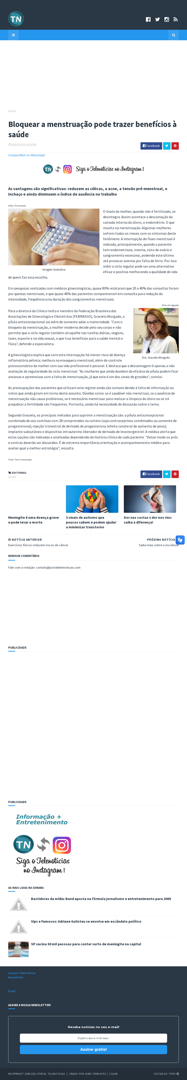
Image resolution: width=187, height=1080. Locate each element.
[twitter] (157, 19)
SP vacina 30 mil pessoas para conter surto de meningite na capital (86, 944)
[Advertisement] (93, 77)
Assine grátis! (93, 1049)
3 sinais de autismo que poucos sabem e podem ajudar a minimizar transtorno (91, 522)
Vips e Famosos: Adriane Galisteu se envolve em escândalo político (86, 921)
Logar (113, 1073)
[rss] (175, 19)
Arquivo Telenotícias (22, 973)
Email (11, 991)
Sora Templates (95, 1073)
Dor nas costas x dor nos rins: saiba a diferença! (148, 519)
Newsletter (15, 977)
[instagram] (166, 19)
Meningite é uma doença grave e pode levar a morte (33, 519)
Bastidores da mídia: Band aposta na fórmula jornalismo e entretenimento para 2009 (101, 898)
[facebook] (148, 19)
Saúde (12, 111)
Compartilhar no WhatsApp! (26, 155)
